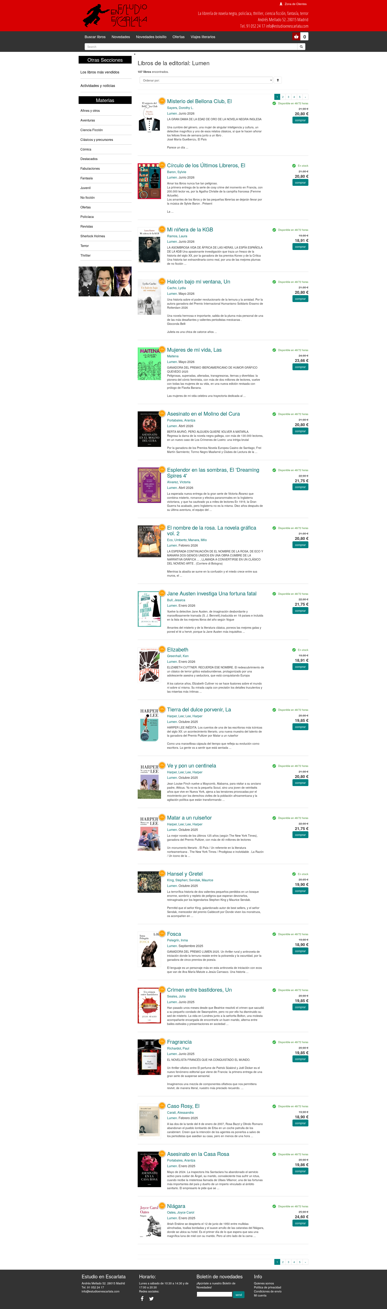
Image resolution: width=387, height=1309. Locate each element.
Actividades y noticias (97, 85)
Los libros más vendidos (99, 71)
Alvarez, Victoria (178, 482)
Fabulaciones (90, 168)
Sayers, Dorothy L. (180, 107)
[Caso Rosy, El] (149, 1121)
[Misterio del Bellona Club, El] (149, 116)
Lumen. (172, 113)
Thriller (85, 255)
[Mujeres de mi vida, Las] (149, 363)
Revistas (86, 226)
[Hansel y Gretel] (149, 882)
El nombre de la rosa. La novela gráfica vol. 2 (211, 530)
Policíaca (87, 216)
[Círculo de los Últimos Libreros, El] (149, 180)
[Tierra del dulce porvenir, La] (149, 724)
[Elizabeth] (149, 664)
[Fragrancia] (149, 1057)
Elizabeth (177, 649)
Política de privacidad (267, 1287)
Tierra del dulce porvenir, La (199, 709)
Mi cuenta (260, 1295)
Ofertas (179, 36)
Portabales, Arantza (181, 420)
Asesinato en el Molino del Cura (203, 413)
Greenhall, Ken (178, 655)
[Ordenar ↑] (278, 80)
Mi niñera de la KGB (190, 229)
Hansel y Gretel (185, 873)
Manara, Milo (197, 539)
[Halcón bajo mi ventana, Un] (149, 296)
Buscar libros (95, 36)
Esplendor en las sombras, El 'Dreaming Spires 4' (213, 472)
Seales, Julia (176, 996)
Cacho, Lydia (176, 287)
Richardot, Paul (178, 1048)
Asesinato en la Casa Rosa (198, 1153)
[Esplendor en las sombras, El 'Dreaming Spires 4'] (149, 485)
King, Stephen (177, 880)
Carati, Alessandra (180, 1112)
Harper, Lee (175, 716)
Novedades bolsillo (151, 36)
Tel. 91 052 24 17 (93, 1287)
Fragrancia (179, 1041)
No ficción (87, 197)
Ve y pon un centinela (191, 765)
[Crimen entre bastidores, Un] (149, 1005)
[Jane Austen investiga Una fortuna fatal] (149, 608)
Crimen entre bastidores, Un (199, 989)
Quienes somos (264, 1283)
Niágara (176, 1205)
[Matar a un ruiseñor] (149, 832)
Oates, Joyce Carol (180, 1212)
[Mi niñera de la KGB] (149, 244)
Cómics (85, 149)
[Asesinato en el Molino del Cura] (149, 429)
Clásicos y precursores (96, 139)
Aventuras (87, 120)
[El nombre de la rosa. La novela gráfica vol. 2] (149, 541)
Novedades (121, 36)
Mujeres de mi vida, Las (194, 349)
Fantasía (86, 178)
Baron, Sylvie (176, 171)
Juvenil (85, 187)
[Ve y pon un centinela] (149, 780)
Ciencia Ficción (91, 130)
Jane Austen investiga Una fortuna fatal (212, 593)
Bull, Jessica (176, 600)
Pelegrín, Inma (177, 940)
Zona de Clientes (296, 4)
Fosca (174, 933)
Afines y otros (90, 110)
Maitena (173, 356)
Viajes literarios (203, 36)
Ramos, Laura (177, 236)
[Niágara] (149, 1221)
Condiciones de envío (268, 1291)
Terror (84, 245)
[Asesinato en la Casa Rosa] (149, 1169)
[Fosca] (149, 949)
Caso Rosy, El (183, 1105)
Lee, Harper (193, 716)
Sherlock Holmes (92, 236)
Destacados (89, 158)
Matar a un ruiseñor (189, 817)
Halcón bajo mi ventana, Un (198, 281)
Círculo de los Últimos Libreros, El (206, 165)
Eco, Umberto (177, 539)
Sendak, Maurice (201, 880)
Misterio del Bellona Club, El (199, 101)
